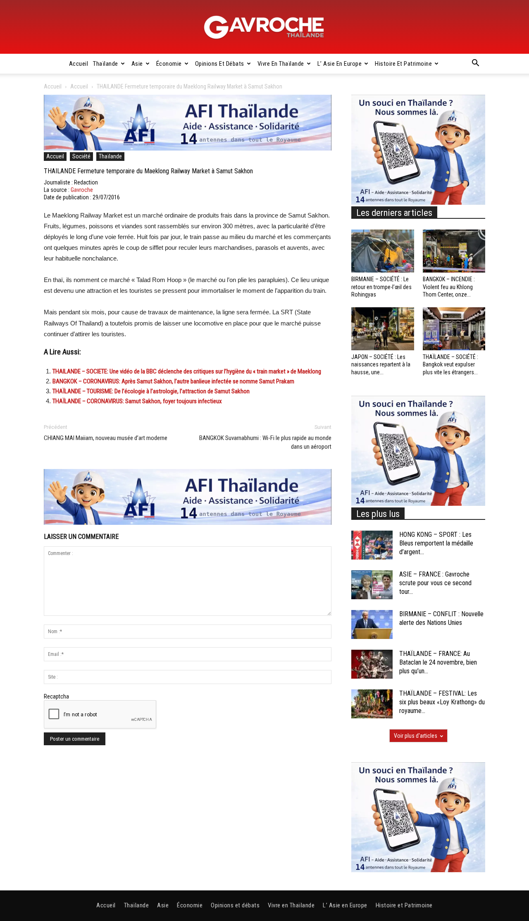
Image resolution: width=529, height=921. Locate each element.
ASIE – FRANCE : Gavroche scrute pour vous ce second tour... (435, 583)
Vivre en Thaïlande (280, 63)
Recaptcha (56, 696)
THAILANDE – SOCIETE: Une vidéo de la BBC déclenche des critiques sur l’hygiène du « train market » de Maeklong (186, 371)
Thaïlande (105, 63)
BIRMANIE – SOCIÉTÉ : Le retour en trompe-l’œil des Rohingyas (381, 286)
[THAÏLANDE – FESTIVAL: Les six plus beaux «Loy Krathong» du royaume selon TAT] (372, 703)
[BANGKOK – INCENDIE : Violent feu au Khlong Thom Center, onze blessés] (454, 251)
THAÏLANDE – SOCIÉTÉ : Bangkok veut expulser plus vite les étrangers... (450, 364)
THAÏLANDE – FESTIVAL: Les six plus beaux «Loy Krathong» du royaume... (442, 702)
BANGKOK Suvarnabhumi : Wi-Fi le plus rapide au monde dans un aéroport (265, 442)
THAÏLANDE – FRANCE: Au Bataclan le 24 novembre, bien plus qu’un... (438, 662)
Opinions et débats (219, 63)
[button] (475, 64)
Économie (169, 63)
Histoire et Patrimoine (403, 63)
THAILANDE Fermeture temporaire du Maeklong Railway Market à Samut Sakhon (148, 171)
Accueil (78, 63)
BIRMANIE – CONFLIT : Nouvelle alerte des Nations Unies (441, 618)
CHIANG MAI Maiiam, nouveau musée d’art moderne (105, 438)
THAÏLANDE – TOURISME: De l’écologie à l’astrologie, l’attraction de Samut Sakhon (151, 391)
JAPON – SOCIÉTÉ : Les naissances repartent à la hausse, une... (380, 364)
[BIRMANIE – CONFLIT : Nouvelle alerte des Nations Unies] (372, 624)
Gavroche (82, 190)
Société (81, 156)
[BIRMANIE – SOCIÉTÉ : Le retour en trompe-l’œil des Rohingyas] (382, 251)
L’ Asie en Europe (339, 63)
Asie (137, 63)
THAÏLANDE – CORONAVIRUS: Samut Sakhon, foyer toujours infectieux (137, 401)
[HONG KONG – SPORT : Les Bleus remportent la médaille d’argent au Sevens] (372, 545)
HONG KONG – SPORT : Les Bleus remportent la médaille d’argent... (436, 543)
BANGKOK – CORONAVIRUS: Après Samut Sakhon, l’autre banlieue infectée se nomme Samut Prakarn (173, 381)
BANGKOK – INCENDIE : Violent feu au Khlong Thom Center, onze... (449, 286)
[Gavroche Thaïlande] (264, 27)
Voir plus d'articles (415, 735)
